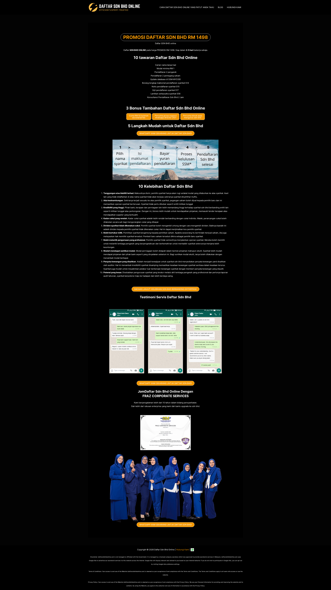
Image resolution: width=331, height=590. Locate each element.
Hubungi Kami (182, 549)
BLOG (220, 7)
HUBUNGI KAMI (234, 7)
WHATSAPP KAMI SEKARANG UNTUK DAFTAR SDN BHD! (165, 133)
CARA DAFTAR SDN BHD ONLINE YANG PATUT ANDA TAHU (187, 7)
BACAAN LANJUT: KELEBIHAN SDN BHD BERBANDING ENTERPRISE (165, 289)
